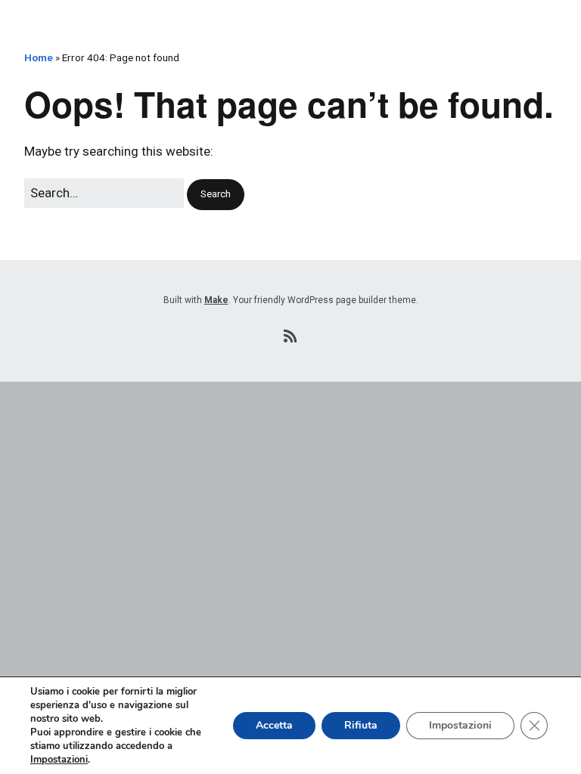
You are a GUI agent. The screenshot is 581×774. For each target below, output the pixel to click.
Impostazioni (59, 759)
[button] (215, 194)
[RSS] (290, 336)
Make (216, 300)
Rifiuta (360, 725)
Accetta (274, 725)
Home (38, 57)
